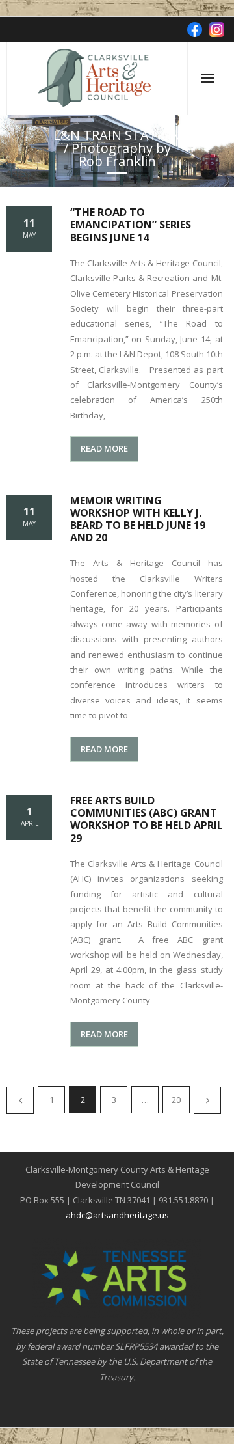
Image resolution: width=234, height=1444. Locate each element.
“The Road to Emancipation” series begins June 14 (130, 224)
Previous (20, 1100)
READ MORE (104, 448)
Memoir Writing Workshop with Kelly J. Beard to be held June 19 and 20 (137, 519)
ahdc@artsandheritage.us (117, 1215)
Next (207, 1100)
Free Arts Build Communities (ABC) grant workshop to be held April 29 (146, 819)
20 (176, 1100)
